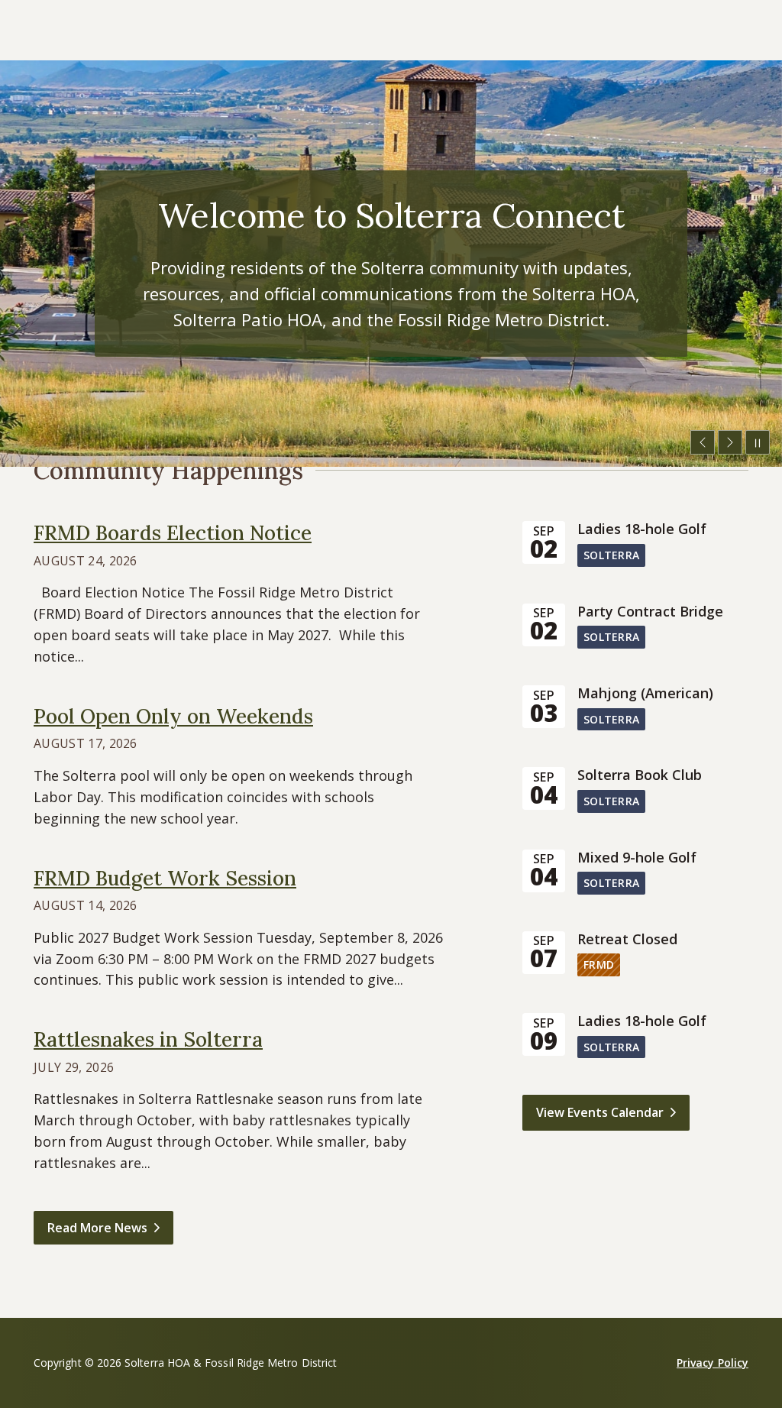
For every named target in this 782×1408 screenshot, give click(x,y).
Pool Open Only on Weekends (173, 716)
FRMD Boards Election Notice (173, 532)
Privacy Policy (712, 1362)
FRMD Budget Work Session (165, 878)
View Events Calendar (600, 1112)
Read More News (97, 1227)
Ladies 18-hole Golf (641, 529)
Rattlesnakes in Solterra (148, 1039)
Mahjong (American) (645, 693)
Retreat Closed (627, 939)
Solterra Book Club (639, 775)
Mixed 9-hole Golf (636, 858)
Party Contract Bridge (650, 612)
